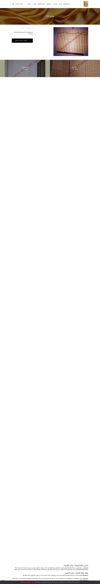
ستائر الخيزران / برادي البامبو (82, 568)
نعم (32, 582)
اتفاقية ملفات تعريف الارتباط (25, 582)
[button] (22, 40)
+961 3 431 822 (19, 4)
